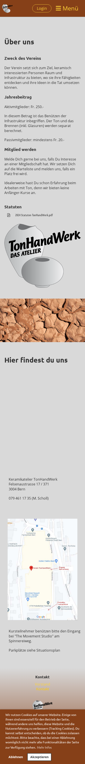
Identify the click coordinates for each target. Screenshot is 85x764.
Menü (69, 8)
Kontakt (42, 689)
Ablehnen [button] (15, 757)
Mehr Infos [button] (44, 747)
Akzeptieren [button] (39, 757)
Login (42, 8)
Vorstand (42, 684)
